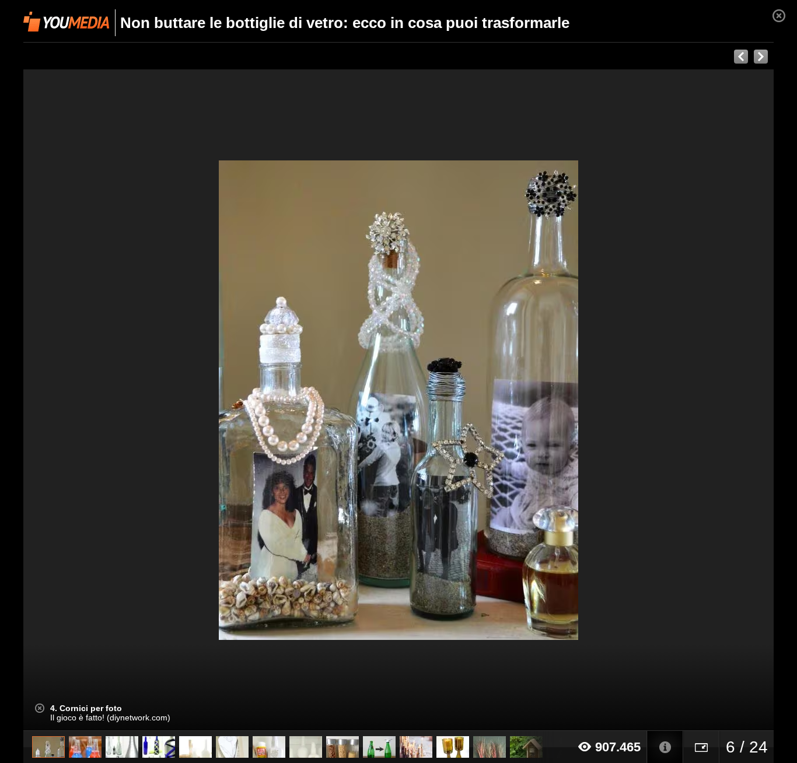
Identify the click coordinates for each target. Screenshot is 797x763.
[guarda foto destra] (473, 400)
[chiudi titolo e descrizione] (39, 708)
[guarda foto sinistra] (98, 400)
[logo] (66, 22)
